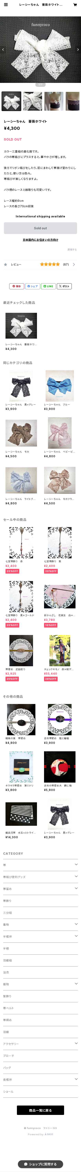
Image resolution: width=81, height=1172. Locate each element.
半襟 (6, 948)
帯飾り (7, 900)
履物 (6, 984)
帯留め (7, 888)
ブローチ (8, 1055)
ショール (8, 1091)
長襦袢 (7, 1079)
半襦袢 (7, 936)
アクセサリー (11, 1044)
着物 (6, 924)
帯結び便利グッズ (14, 877)
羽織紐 (7, 960)
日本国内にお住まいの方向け (40, 239)
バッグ (7, 1067)
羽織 (6, 1032)
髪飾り (7, 996)
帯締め (7, 1020)
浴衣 (6, 972)
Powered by (36, 1134)
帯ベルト (8, 1008)
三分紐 (7, 912)
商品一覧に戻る (40, 1110)
